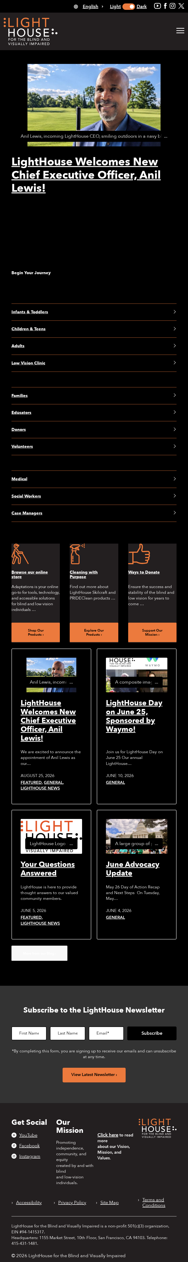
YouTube (28, 1135)
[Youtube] (157, 6)
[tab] (88, 6)
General (53, 783)
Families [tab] (19, 396)
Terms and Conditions (153, 1202)
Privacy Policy (72, 1202)
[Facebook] (165, 6)
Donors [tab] (18, 430)
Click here (107, 1135)
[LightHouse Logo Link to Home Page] (31, 31)
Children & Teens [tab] (28, 329)
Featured (31, 783)
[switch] (128, 6)
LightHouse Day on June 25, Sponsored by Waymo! (134, 716)
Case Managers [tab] (26, 513)
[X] (181, 6)
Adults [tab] (18, 346)
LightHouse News (40, 788)
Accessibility (29, 1202)
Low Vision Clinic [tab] (28, 363)
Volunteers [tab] (22, 446)
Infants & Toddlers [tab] (29, 312)
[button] (180, 30)
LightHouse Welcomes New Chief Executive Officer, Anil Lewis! (86, 175)
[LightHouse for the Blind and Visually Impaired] (158, 1136)
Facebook (29, 1146)
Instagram (29, 1156)
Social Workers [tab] (26, 496)
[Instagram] (172, 6)
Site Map (109, 1202)
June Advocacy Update (132, 869)
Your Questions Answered (48, 869)
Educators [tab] (21, 413)
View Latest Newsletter (93, 1075)
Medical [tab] (19, 479)
